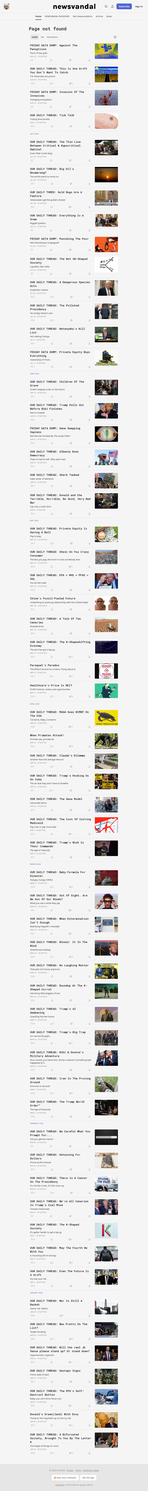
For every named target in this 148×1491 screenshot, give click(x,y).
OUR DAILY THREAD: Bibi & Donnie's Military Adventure (57, 1054)
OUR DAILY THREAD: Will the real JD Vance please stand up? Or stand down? (60, 1349)
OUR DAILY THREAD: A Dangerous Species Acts (60, 284)
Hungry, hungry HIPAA (41, 879)
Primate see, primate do (42, 739)
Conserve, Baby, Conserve (43, 719)
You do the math (38, 582)
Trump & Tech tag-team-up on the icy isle (50, 1418)
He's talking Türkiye (39, 336)
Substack (59, 1484)
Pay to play (35, 536)
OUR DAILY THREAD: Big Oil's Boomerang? (52, 170)
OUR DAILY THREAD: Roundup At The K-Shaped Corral (58, 987)
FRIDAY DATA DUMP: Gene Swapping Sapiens (55, 430)
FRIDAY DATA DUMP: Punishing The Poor (59, 238)
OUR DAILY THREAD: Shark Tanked (54, 475)
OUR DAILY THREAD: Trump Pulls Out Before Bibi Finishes (57, 406)
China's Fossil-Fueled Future (52, 598)
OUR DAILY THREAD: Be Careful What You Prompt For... (60, 1133)
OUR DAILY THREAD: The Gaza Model (56, 799)
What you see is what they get (45, 903)
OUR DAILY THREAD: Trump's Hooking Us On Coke (59, 777)
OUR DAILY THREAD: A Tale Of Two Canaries (55, 620)
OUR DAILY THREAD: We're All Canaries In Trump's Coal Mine (59, 1203)
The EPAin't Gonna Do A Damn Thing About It (52, 669)
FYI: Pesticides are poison (42, 76)
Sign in (139, 6)
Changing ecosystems (41, 99)
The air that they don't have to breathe (49, 783)
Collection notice (91, 1470)
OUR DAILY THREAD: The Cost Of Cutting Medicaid (60, 821)
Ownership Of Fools (40, 359)
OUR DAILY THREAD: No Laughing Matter (59, 965)
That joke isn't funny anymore (45, 969)
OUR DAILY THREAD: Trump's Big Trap (58, 1032)
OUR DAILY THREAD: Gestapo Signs (55, 1370)
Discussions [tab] (52, 37)
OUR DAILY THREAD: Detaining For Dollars (55, 1156)
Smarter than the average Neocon (47, 759)
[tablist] (44, 37)
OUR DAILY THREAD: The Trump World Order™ (57, 1103)
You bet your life (38, 1278)
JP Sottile (42, 56)
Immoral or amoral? (40, 1086)
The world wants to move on (44, 176)
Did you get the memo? (41, 1139)
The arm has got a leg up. (42, 649)
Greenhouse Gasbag (40, 949)
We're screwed (37, 412)
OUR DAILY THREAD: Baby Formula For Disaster (57, 874)
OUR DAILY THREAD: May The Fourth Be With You (58, 1249)
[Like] (32, 60)
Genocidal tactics (38, 802)
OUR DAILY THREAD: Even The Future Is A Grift (59, 1273)
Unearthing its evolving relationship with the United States (59, 602)
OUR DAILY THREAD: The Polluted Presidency (54, 307)
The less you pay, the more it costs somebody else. (55, 559)
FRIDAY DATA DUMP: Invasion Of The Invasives (57, 93)
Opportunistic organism (42, 1355)
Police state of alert (39, 1374)
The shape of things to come (44, 1445)
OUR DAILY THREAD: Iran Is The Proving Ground (60, 1080)
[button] (38, 16)
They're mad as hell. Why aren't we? (48, 459)
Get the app (88, 1477)
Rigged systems (38, 223)
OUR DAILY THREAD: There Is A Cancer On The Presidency (58, 1179)
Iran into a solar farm (40, 506)
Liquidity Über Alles (40, 266)
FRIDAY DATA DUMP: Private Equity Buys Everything (60, 353)
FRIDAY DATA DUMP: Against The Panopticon (53, 47)
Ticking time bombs (40, 119)
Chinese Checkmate (39, 1208)
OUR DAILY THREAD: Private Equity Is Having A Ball (58, 530)
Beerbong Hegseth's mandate (45, 926)
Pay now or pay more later (43, 826)
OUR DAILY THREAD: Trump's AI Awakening (53, 1010)
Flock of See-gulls (38, 53)
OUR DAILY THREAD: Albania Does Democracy (54, 453)
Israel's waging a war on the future (47, 389)
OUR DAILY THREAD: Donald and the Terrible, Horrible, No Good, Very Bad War (60, 498)
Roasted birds (37, 626)
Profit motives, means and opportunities (50, 689)
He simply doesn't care (41, 313)
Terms (78, 1470)
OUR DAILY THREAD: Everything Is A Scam (57, 217)
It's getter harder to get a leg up (46, 1232)
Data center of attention (42, 478)
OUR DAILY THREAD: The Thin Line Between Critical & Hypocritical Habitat (55, 145)
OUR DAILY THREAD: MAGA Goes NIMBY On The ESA (59, 713)
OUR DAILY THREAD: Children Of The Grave (57, 383)
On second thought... (40, 1036)
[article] (74, 52)
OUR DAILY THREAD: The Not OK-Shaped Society (58, 260)
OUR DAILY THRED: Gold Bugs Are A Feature (56, 194)
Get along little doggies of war (45, 993)
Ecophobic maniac (39, 289)
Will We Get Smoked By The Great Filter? (50, 435)
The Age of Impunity (40, 1109)
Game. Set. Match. (39, 1308)
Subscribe (124, 6)
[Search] (106, 6)
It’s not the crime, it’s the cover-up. (47, 1185)
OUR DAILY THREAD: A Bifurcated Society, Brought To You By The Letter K (60, 1438)
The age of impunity (40, 850)
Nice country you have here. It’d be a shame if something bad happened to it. (60, 1061)
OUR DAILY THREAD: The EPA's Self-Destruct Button (57, 1392)
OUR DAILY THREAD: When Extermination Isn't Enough (59, 920)
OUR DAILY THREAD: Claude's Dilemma (57, 755)
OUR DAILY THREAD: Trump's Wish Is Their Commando (57, 844)
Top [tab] (42, 37)
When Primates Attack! (47, 735)
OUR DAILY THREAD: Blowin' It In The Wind (58, 943)
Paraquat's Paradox (44, 665)
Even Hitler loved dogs (41, 153)
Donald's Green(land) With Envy (54, 1414)
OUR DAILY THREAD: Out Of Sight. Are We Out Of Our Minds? (58, 897)
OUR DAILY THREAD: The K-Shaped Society (54, 1226)
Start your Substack (66, 1477)
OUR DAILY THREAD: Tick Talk (52, 115)
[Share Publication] (112, 6)
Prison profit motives (40, 1162)
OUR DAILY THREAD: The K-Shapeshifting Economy (60, 643)
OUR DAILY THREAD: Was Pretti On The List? (58, 1326)
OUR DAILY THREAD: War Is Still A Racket (56, 1302)
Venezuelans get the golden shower (47, 199)
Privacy (70, 1470)
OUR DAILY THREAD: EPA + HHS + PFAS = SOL (59, 577)
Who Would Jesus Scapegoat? (44, 242)
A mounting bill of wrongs (43, 1255)
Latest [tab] (35, 37)
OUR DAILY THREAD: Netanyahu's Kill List (57, 330)
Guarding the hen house (42, 1016)
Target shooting (38, 1331)
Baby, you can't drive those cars (45, 1398)
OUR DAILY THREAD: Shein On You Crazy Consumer (59, 553)
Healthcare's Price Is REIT (51, 685)
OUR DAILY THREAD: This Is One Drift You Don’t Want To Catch (58, 70)
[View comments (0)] (51, 60)
